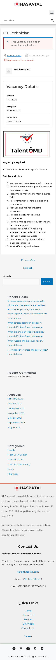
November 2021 (15, 413)
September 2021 (16, 422)
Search (7, 276)
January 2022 (14, 403)
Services (28, 619)
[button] (51, 12)
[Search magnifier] (52, 20)
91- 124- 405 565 (32, 579)
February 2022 (15, 398)
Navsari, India (14, 55)
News (10, 469)
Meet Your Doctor (17, 455)
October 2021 (14, 418)
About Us (28, 615)
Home (28, 610)
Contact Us (27, 628)
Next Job (28, 268)
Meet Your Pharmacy (18, 464)
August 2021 (14, 427)
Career (27, 636)
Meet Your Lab (15, 459)
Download (28, 623)
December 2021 (15, 408)
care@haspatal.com (28, 571)
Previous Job (28, 260)
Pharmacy (12, 474)
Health (11, 450)
